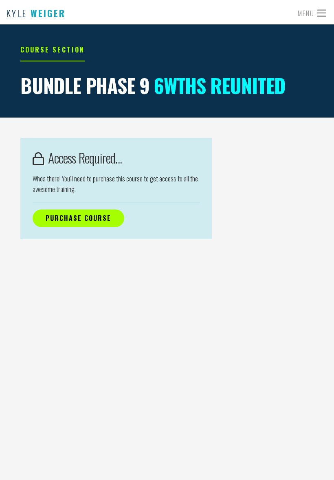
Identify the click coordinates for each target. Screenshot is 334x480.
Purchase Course (78, 218)
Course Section (52, 50)
